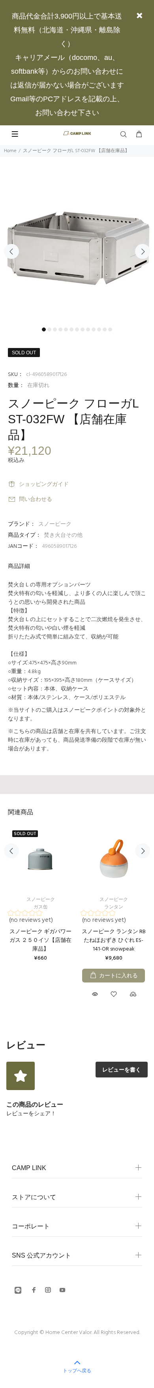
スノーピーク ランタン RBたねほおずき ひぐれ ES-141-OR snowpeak (114, 940)
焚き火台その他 (63, 535)
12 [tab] (105, 329)
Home (10, 151)
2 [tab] (49, 329)
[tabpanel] (77, 247)
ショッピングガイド (44, 484)
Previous (11, 251)
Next (142, 251)
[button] (40, 918)
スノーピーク (54, 524)
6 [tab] (71, 329)
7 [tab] (77, 329)
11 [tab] (99, 329)
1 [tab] (44, 329)
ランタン (113, 907)
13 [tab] (110, 329)
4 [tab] (60, 329)
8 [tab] (83, 329)
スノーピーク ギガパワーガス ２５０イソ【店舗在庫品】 (40, 940)
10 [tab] (94, 329)
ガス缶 (41, 907)
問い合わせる (35, 499)
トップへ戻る (77, 1370)
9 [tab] (88, 329)
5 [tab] (66, 329)
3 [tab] (55, 329)
